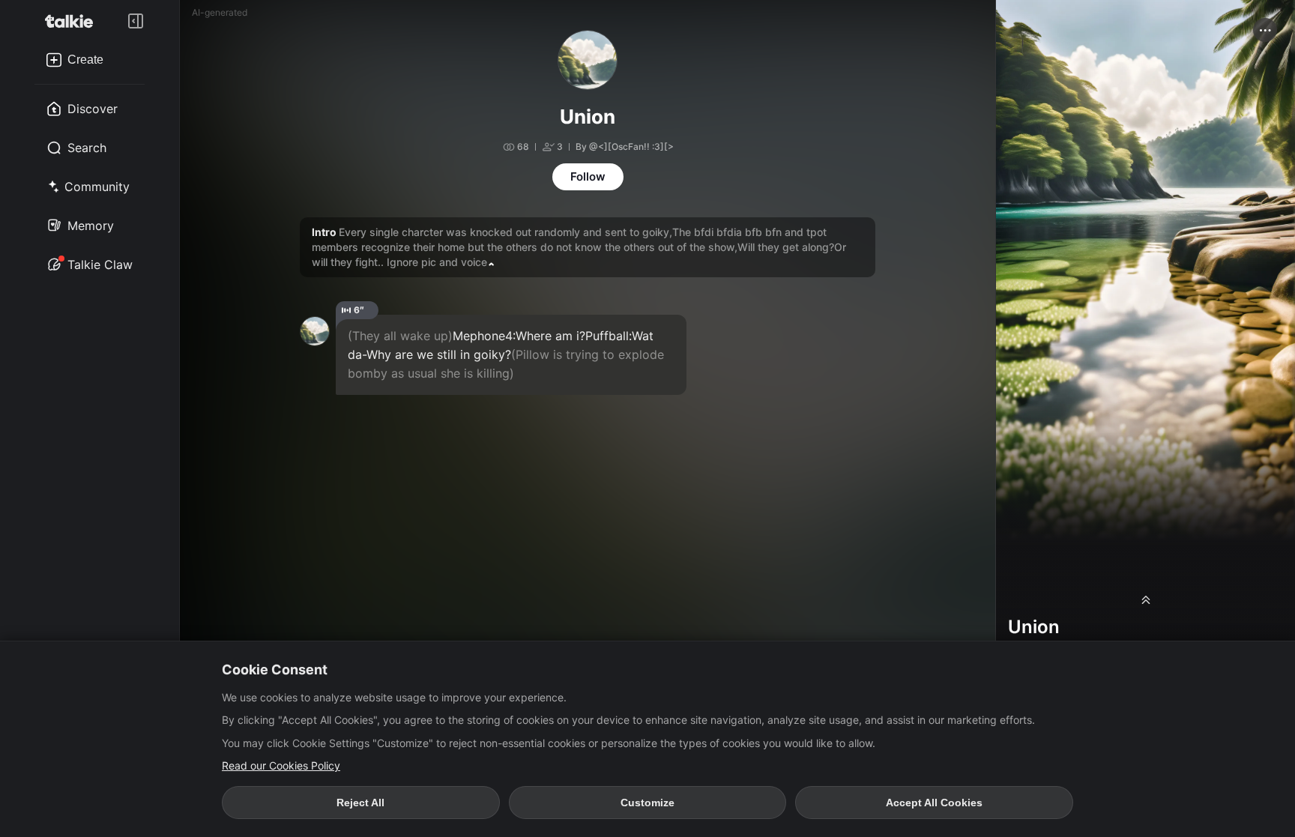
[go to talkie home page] (73, 21)
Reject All (360, 803)
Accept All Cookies (934, 803)
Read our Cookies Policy (281, 765)
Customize (647, 803)
